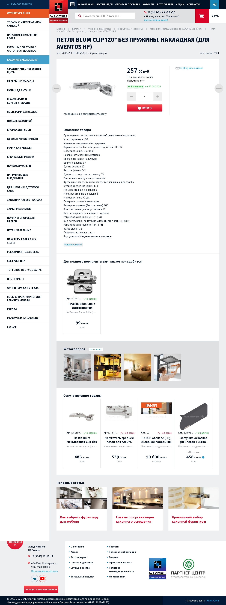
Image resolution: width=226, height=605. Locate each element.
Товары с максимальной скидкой (24, 23)
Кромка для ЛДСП (19, 129)
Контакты (193, 4)
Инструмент (15, 279)
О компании (86, 4)
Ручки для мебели (19, 147)
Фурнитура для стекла (22, 288)
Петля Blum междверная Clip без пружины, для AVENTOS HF (82, 440)
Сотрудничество (80, 567)
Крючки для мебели (20, 156)
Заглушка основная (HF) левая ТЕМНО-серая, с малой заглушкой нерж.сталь (193, 440)
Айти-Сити (213, 600)
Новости (148, 4)
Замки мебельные (19, 208)
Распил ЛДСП (105, 4)
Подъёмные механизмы (130, 28)
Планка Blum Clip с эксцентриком (82, 306)
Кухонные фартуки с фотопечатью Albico (21, 49)
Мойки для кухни (19, 90)
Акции (180, 4)
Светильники (16, 261)
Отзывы (113, 557)
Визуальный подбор (82, 576)
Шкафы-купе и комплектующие (18, 101)
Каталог (76, 28)
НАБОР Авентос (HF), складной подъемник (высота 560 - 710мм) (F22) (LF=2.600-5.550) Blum (156, 440)
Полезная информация (122, 551)
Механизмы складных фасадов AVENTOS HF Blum (176, 28)
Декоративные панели (22, 138)
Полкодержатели (19, 165)
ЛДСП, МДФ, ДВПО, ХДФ (22, 111)
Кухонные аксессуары (22, 59)
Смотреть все (96, 349)
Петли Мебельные (19, 230)
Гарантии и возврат (120, 562)
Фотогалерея (164, 4)
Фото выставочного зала (44, 571)
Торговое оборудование (24, 270)
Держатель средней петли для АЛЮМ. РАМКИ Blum (119, 440)
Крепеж (12, 309)
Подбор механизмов (191, 68)
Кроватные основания (22, 318)
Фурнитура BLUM (18, 13)
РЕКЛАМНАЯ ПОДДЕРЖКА (23, 252)
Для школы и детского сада (23, 189)
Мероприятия (117, 576)
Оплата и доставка (127, 4)
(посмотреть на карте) (156, 20)
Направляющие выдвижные (17, 176)
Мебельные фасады (20, 81)
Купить (147, 107)
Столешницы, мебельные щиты (24, 70)
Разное (12, 327)
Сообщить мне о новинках (41, 589)
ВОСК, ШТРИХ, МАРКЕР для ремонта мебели (24, 298)
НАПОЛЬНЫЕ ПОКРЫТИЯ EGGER (22, 36)
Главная (60, 28)
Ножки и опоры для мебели (21, 219)
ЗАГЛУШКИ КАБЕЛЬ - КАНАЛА (24, 199)
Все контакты (15, 540)
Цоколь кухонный (19, 120)
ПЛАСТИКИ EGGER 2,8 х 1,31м (21, 241)
